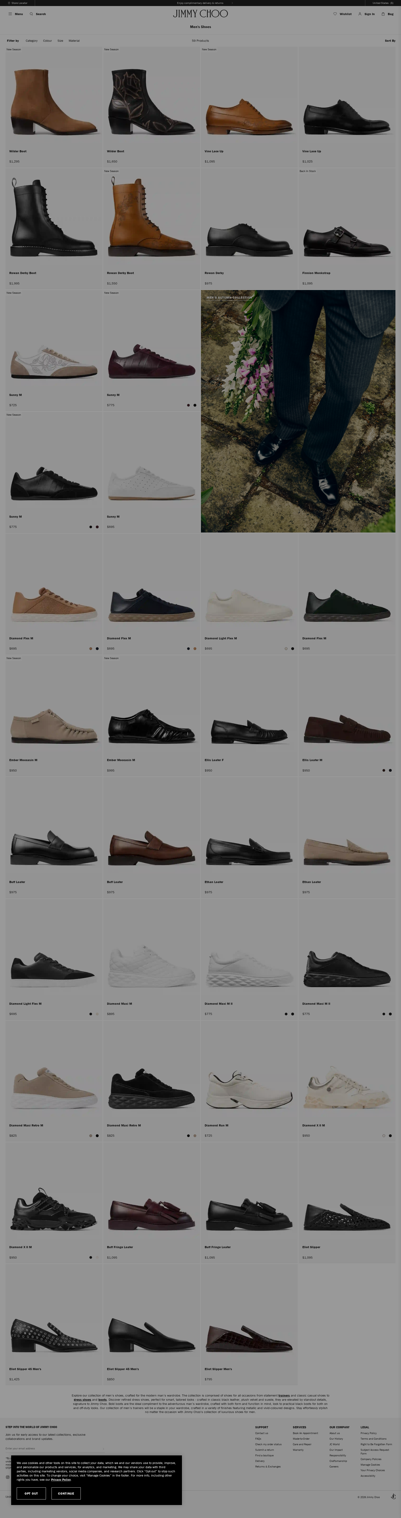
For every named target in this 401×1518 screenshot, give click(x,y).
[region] (96, 1480)
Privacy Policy (61, 1479)
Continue (66, 1493)
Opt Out (31, 1493)
